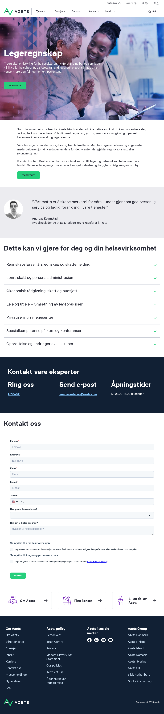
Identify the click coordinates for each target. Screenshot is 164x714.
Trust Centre (54, 642)
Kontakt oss (112, 3)
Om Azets (12, 635)
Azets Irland (136, 648)
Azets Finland (137, 642)
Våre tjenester (15, 642)
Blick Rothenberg (139, 674)
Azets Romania (137, 655)
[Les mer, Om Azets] (46, 600)
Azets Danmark (138, 635)
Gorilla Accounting (140, 681)
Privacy (51, 648)
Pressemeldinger (17, 674)
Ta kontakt (15, 85)
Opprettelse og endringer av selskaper (39, 344)
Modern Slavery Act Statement (59, 657)
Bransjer (59, 11)
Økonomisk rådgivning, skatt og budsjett (41, 291)
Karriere (92, 11)
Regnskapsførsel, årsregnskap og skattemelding (48, 264)
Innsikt (108, 11)
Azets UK (134, 668)
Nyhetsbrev (13, 681)
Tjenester (41, 11)
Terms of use (55, 672)
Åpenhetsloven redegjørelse (56, 681)
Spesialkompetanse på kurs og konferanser (44, 331)
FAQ (8, 688)
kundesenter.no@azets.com (78, 394)
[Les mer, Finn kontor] (100, 600)
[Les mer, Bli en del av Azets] (154, 600)
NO (143, 3)
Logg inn (129, 3)
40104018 (14, 394)
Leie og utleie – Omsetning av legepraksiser (44, 304)
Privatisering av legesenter (29, 317)
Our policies (54, 665)
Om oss (76, 11)
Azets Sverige (137, 661)
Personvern (54, 635)
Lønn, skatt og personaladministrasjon (39, 278)
